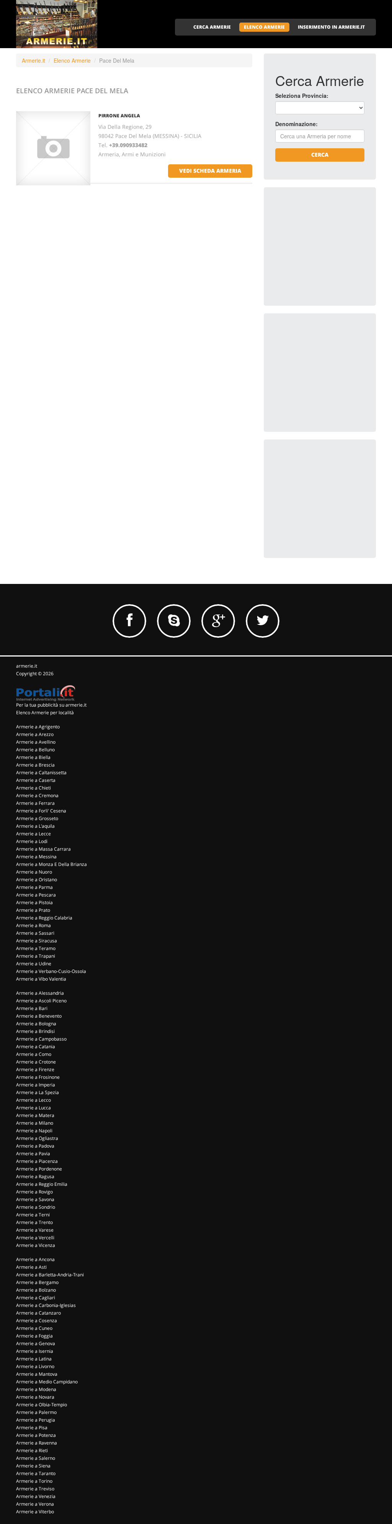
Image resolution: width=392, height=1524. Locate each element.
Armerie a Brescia (35, 765)
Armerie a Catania (35, 1046)
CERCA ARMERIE (212, 27)
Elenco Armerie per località (45, 712)
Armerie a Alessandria (40, 993)
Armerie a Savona (35, 1199)
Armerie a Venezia (36, 1496)
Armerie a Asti (31, 1267)
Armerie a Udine (33, 963)
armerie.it (26, 666)
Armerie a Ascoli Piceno (41, 1000)
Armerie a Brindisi (35, 1031)
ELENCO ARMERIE (264, 27)
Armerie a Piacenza (37, 1161)
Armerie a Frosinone (38, 1077)
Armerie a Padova (35, 1146)
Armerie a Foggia (34, 1336)
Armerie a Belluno (35, 749)
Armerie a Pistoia (34, 902)
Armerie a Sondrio (35, 1207)
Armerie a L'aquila (35, 826)
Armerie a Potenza (36, 1435)
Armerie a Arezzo (35, 734)
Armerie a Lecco (33, 1100)
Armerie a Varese (35, 1230)
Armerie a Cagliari (35, 1297)
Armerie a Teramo (36, 948)
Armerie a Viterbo (35, 1511)
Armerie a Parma (34, 887)
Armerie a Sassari (35, 933)
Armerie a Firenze (35, 1069)
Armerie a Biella (33, 757)
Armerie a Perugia (35, 1420)
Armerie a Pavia (33, 1153)
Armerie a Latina (34, 1358)
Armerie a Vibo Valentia (41, 979)
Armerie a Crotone (36, 1062)
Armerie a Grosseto (37, 818)
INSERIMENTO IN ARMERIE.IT (331, 27)
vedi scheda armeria (210, 170)
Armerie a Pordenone (39, 1169)
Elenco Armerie (72, 60)
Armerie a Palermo (36, 1412)
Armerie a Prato (33, 910)
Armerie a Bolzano (36, 1290)
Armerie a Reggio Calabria (44, 917)
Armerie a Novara (35, 1397)
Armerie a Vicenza (35, 1245)
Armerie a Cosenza (36, 1320)
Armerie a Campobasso (41, 1039)
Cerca (319, 154)
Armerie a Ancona (35, 1259)
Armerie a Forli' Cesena (41, 810)
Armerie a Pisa (31, 1427)
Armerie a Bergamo (37, 1282)
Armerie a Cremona (37, 795)
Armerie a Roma (33, 925)
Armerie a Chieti (33, 788)
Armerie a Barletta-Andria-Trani (50, 1274)
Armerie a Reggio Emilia (41, 1184)
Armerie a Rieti (32, 1450)
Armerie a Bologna (36, 1023)
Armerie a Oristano (36, 879)
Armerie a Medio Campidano (47, 1381)
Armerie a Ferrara (35, 803)
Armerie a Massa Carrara (43, 849)
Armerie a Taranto (36, 1473)
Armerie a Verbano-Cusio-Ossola (51, 971)
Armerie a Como (33, 1054)
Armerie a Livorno (35, 1366)
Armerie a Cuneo (34, 1328)
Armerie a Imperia (35, 1084)
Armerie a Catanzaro (38, 1313)
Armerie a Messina (36, 856)
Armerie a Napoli (34, 1130)
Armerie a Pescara (36, 895)
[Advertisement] (332, 246)
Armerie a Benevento (39, 1016)
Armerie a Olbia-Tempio (41, 1404)
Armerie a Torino (34, 1481)
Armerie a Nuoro (34, 872)
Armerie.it (33, 60)
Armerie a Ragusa (35, 1176)
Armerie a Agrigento (38, 726)
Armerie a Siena (33, 1465)
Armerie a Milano (34, 1123)
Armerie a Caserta (36, 780)
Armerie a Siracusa (36, 940)
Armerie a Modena (36, 1389)
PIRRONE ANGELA (119, 115)
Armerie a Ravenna (36, 1443)
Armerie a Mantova (36, 1374)
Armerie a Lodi (31, 841)
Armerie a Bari (31, 1008)
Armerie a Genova (35, 1343)
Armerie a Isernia (34, 1351)
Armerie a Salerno (35, 1458)
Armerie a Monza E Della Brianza (51, 864)
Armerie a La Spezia (37, 1092)
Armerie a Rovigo (34, 1191)
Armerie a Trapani (35, 956)
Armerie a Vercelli (35, 1237)
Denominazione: (296, 124)
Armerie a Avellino (36, 742)
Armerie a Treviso (35, 1488)
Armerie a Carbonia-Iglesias (46, 1305)
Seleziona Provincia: (301, 95)
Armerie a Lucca (33, 1107)
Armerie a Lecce (33, 833)
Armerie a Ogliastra (37, 1138)
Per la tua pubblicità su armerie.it (51, 705)
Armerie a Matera (35, 1115)
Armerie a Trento (34, 1222)
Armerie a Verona (35, 1504)
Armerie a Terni (33, 1214)
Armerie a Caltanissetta (41, 772)
